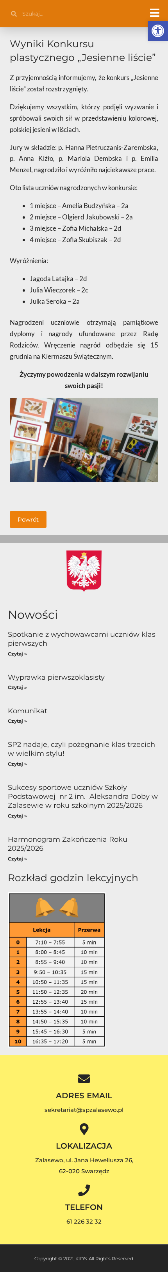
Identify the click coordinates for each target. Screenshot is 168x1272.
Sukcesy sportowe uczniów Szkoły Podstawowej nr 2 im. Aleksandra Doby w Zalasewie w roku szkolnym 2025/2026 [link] (83, 796)
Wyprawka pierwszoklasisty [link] (56, 677)
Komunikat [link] (27, 711)
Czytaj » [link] (17, 654)
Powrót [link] (28, 519)
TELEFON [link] (84, 1207)
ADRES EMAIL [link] (84, 1095)
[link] (158, 31)
